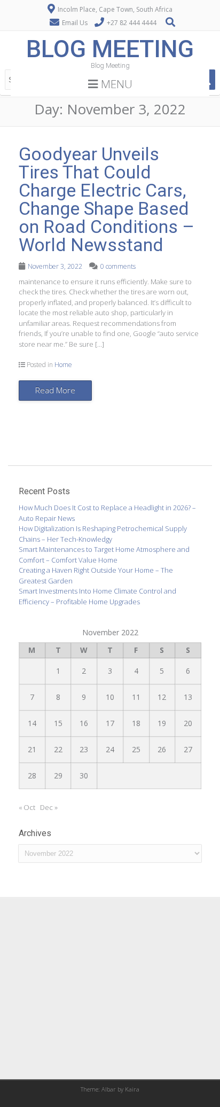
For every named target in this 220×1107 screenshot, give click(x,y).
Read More (55, 390)
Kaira (132, 1089)
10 (110, 697)
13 (188, 697)
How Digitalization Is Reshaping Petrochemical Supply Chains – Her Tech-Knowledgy (103, 534)
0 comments (118, 266)
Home (63, 364)
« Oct (27, 807)
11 (136, 697)
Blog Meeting (110, 49)
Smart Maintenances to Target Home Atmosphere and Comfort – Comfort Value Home (104, 554)
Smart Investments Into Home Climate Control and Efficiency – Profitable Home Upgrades (97, 596)
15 (58, 723)
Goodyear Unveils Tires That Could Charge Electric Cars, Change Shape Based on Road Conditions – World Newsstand (106, 199)
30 (84, 775)
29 (58, 775)
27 (188, 749)
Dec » (49, 807)
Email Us (75, 22)
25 (136, 749)
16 (84, 723)
